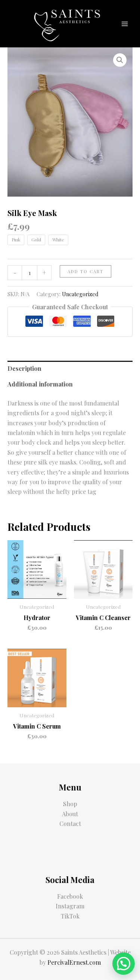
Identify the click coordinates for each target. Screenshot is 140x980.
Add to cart (85, 271)
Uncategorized (80, 294)
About (70, 814)
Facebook (70, 896)
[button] (120, 60)
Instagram (70, 906)
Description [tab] (24, 368)
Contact (70, 823)
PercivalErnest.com (74, 962)
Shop (70, 804)
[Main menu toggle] (125, 23)
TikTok (70, 916)
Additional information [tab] (40, 384)
